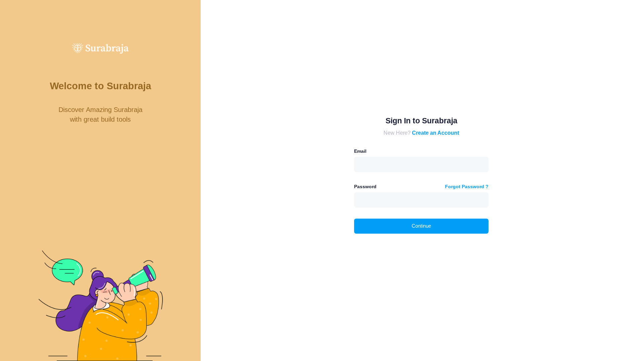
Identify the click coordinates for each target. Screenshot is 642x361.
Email (360, 151)
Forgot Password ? (467, 186)
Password (365, 186)
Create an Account (435, 133)
